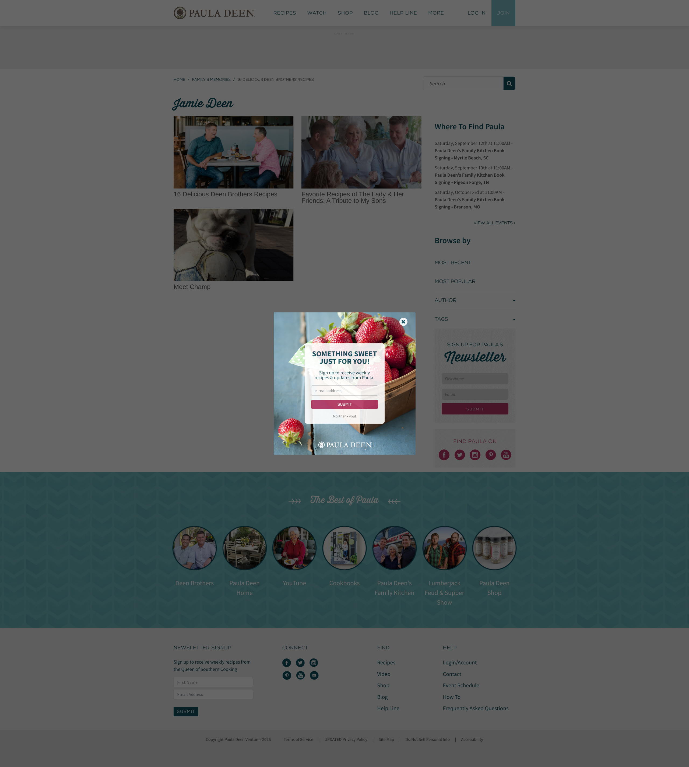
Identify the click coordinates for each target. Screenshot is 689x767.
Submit (345, 404)
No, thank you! (344, 416)
